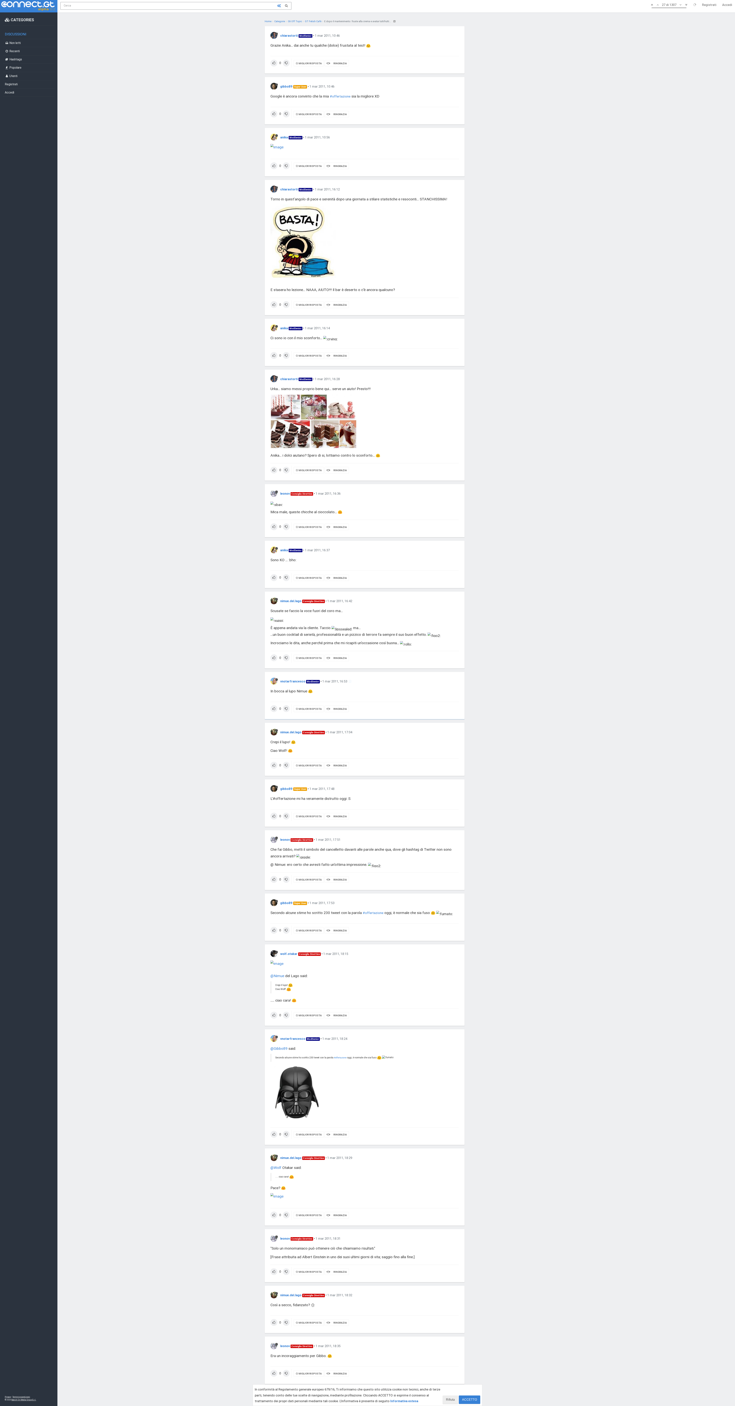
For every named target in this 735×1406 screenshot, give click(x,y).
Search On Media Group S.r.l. (23, 1400)
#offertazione (340, 96)
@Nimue (277, 976)
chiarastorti (289, 35)
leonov (285, 493)
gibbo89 (286, 86)
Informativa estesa (404, 1401)
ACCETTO (469, 1399)
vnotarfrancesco (292, 681)
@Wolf (275, 1167)
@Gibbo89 (278, 1048)
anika (284, 137)
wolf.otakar (288, 954)
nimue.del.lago (290, 601)
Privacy (8, 1397)
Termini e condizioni (21, 1397)
